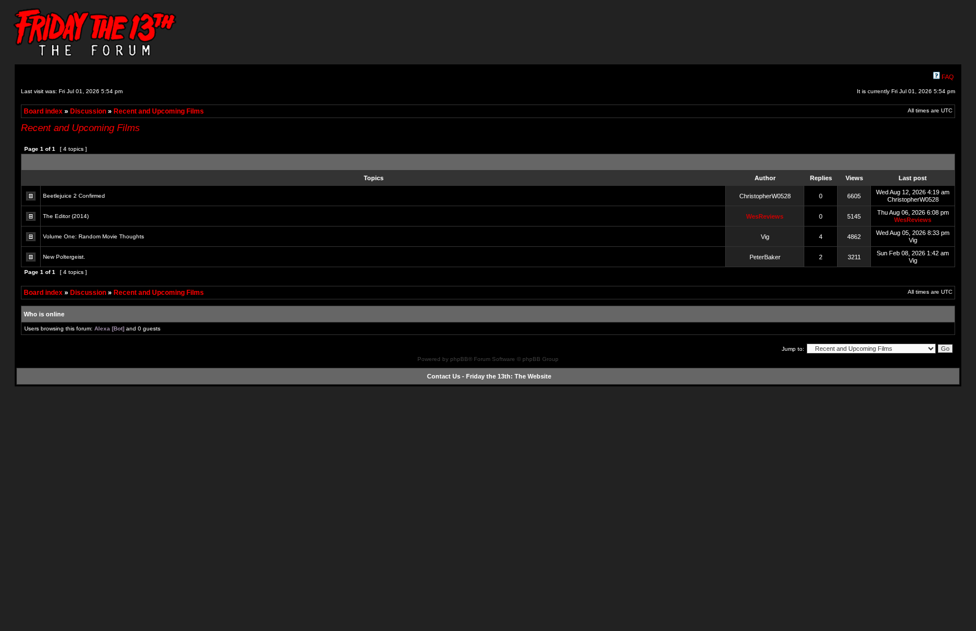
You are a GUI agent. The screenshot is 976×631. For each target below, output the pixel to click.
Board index (43, 111)
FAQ (947, 76)
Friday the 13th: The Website (508, 376)
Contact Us (443, 376)
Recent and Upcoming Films (159, 111)
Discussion (88, 111)
